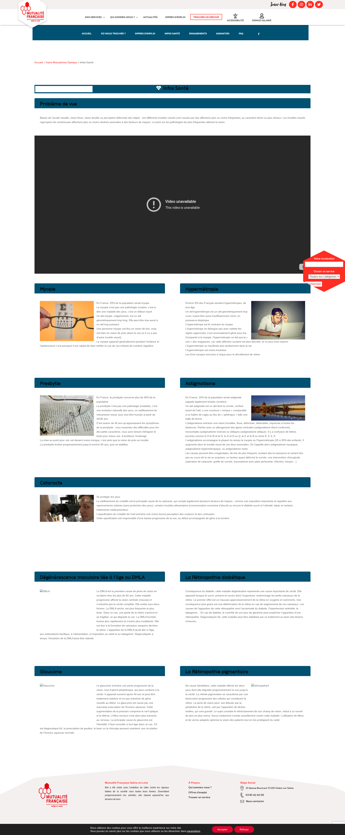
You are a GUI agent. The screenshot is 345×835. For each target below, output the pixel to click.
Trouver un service (206, 17)
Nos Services (93, 17)
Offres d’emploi (175, 17)
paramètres (193, 831)
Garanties (222, 34)
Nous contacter (255, 801)
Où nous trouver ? (113, 34)
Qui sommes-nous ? (122, 17)
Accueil (87, 34)
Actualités (150, 17)
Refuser (244, 829)
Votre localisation (324, 258)
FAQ (241, 34)
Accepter (222, 829)
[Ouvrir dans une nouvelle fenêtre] (292, 4)
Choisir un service (324, 271)
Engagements (198, 34)
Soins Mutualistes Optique (61, 62)
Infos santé (172, 34)
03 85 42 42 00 (255, 795)
